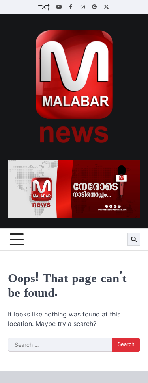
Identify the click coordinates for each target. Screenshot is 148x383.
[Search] (134, 239)
